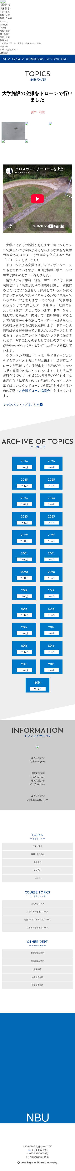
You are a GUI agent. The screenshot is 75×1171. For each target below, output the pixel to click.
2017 (24, 630)
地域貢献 (4, 25)
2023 (24, 519)
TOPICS (16, 59)
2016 (24, 648)
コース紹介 (5, 34)
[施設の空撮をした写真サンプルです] (13, 148)
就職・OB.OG (6, 18)
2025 (24, 482)
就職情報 (4, 40)
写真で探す (5, 31)
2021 (24, 556)
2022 (24, 538)
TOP (4, 59)
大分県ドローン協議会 (34, 390)
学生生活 (4, 22)
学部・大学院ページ (8, 50)
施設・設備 (5, 37)
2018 (24, 611)
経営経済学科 (37, 977)
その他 (3, 28)
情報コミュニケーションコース (37, 920)
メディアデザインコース (37, 912)
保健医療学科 (37, 985)
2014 (38, 685)
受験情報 (4, 47)
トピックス (5, 12)
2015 (24, 667)
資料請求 (4, 53)
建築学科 (37, 969)
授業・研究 (5, 15)
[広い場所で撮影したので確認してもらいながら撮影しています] (61, 130)
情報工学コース (37, 904)
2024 (24, 501)
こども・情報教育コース (37, 928)
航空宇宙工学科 (37, 953)
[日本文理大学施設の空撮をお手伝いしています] (13, 130)
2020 (24, 575)
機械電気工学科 (37, 961)
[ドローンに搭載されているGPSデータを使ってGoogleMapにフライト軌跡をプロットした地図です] (37, 148)
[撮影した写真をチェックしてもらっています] (37, 130)
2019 (24, 593)
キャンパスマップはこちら (21, 404)
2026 (24, 464)
